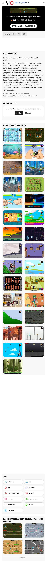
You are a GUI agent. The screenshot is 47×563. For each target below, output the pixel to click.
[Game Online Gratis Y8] (9, 3)
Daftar (18, 113)
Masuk (28, 113)
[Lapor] (18, 34)
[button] (9, 90)
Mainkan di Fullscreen (23, 26)
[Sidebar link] (3, 3)
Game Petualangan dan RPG (19, 93)
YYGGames (15, 96)
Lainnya (22, 557)
